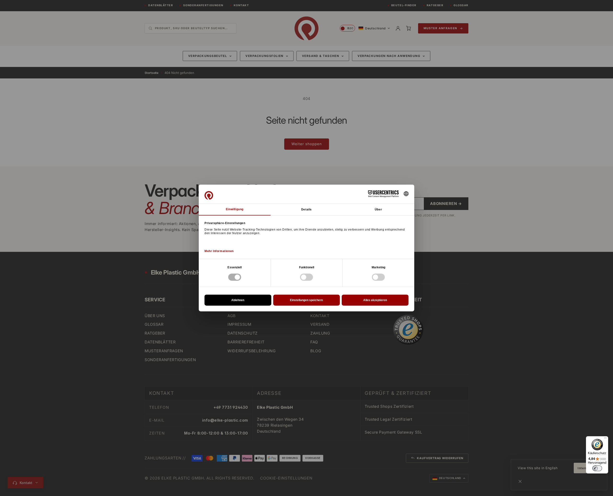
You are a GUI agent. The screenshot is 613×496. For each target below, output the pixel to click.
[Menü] (605, 439)
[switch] (597, 468)
